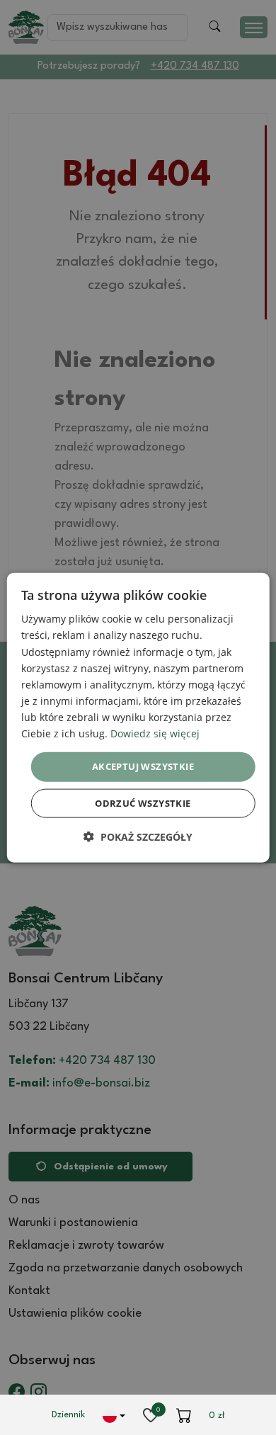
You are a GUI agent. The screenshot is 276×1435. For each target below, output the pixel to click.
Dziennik (68, 1414)
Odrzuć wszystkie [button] (142, 802)
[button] (138, 836)
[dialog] (138, 718)
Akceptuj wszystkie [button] (143, 766)
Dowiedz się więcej (155, 733)
